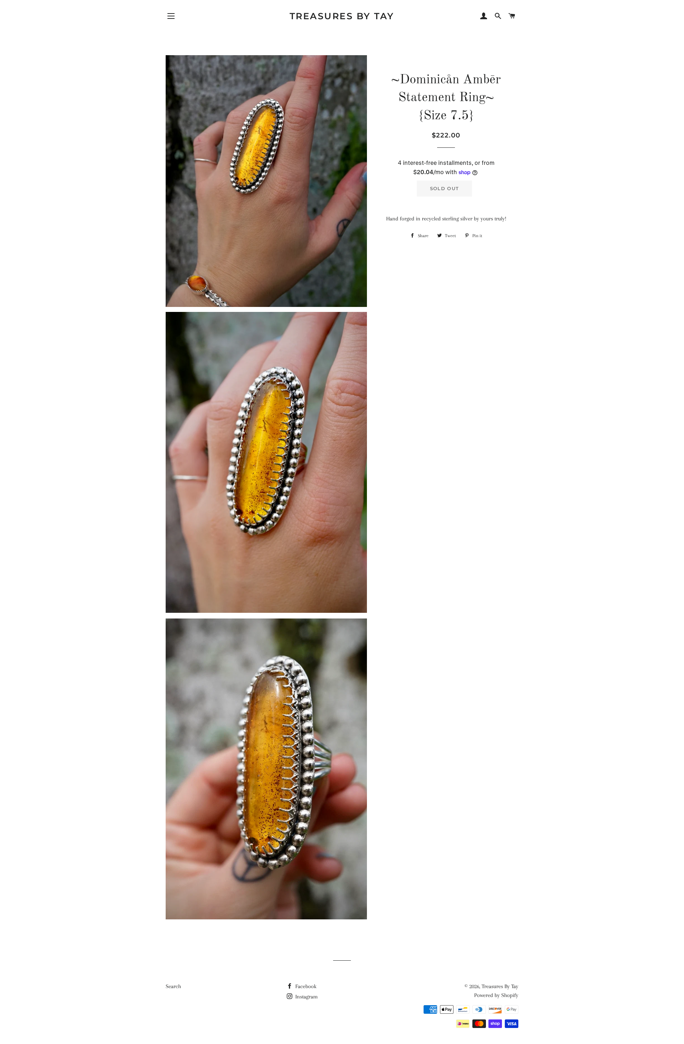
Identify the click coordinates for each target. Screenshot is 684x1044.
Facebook (305, 986)
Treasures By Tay (342, 16)
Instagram (306, 996)
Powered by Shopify (496, 995)
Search (173, 986)
